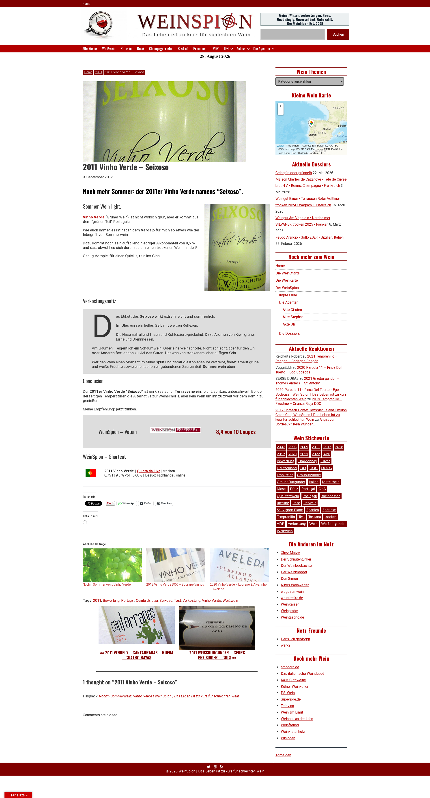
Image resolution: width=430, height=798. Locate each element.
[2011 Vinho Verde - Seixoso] (237, 247)
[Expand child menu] (231, 48)
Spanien (312, 510)
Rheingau (310, 496)
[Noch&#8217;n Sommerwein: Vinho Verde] (112, 565)
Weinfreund (290, 725)
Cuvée (325, 461)
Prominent (200, 48)
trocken (331, 517)
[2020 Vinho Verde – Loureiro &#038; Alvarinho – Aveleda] (239, 565)
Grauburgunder (309, 475)
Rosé (140, 48)
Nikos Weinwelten (295, 585)
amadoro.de (290, 667)
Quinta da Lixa (147, 600)
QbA (322, 489)
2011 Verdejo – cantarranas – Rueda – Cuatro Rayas (139, 655)
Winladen (288, 738)
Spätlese (329, 510)
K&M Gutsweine (293, 680)
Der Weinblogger (294, 572)
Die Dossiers (289, 333)
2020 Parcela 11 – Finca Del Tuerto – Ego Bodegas (308, 369)
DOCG (326, 468)
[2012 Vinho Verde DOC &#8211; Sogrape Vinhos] (175, 565)
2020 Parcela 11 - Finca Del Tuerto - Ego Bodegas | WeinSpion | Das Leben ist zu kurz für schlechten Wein (310, 394)
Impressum (288, 295)
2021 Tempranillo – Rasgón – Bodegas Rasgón (306, 358)
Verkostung (191, 600)
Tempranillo (286, 517)
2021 (304, 454)
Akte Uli (289, 324)
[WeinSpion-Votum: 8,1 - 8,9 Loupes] (176, 430)
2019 (281, 454)
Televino (287, 706)
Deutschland (287, 468)
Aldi (326, 454)
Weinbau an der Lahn (297, 719)
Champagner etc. (160, 48)
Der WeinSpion (287, 288)
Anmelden (283, 755)
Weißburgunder (333, 524)
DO (303, 468)
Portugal (127, 600)
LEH (226, 48)
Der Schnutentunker (296, 559)
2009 (304, 447)
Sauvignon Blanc (290, 510)
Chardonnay (307, 461)
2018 (339, 447)
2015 (327, 447)
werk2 (285, 645)
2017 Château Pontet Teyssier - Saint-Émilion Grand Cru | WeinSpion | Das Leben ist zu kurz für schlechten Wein (311, 415)
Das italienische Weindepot (302, 673)
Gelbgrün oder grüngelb (293, 173)
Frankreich (285, 475)
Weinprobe (289, 611)
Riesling (283, 503)
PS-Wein (288, 693)
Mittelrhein (331, 482)
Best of (183, 48)
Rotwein (126, 48)
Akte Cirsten (292, 310)
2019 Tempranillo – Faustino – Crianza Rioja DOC (308, 401)
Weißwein (108, 48)
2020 (292, 454)
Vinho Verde (94, 217)
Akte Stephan (293, 317)
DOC (314, 468)
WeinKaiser (290, 604)
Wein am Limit (292, 712)
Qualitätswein (288, 496)
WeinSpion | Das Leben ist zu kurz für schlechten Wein (221, 771)
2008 (292, 447)
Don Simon (289, 578)
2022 (316, 454)
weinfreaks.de (292, 598)
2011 (98, 72)
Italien (313, 482)
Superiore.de (291, 699)
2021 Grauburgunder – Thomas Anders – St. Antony (307, 380)
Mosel (281, 489)
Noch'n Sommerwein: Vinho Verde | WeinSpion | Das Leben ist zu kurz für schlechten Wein (169, 696)
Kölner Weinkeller (294, 686)
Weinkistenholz (293, 731)
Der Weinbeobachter (297, 565)
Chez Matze (290, 553)
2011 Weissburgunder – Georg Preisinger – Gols (217, 655)
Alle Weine (89, 48)
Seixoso (165, 600)
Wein (313, 524)
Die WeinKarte (286, 280)
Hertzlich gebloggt (295, 639)
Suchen (338, 34)
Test (177, 600)
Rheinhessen (330, 496)
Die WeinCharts (287, 273)
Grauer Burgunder (291, 482)
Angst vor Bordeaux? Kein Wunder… (305, 421)
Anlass (240, 48)
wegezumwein (292, 591)
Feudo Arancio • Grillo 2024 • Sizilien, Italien (309, 237)
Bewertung (111, 600)
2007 (281, 447)
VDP (216, 48)
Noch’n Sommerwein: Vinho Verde (107, 584)
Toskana (314, 517)
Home (86, 3)
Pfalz (294, 489)
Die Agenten (261, 48)
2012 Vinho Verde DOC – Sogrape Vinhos (175, 584)
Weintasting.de (292, 617)
